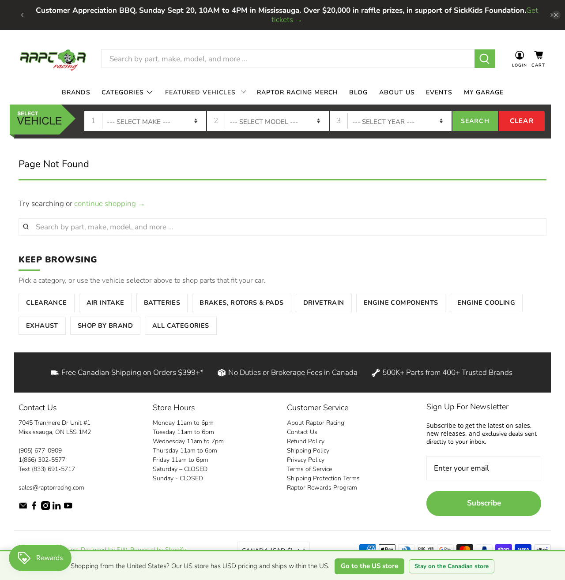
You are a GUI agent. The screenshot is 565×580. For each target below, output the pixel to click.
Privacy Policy (305, 460)
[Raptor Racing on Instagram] (45, 508)
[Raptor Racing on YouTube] (68, 508)
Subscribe (484, 503)
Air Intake (105, 302)
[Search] (485, 58)
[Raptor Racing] (53, 58)
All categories (180, 325)
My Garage (484, 92)
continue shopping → (109, 203)
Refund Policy (305, 441)
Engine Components (401, 302)
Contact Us (302, 432)
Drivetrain (323, 302)
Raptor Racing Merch (297, 92)
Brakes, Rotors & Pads (241, 302)
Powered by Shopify (158, 550)
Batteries (162, 302)
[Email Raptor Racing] (23, 508)
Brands (76, 92)
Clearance (46, 302)
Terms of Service (309, 469)
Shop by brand (105, 325)
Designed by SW (104, 550)
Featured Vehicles (200, 92)
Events (439, 92)
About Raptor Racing (315, 423)
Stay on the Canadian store (451, 566)
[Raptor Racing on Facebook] (34, 508)
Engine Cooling (486, 302)
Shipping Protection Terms (323, 478)
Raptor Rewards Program (322, 487)
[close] (556, 15)
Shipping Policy (308, 450)
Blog (358, 92)
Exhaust (42, 325)
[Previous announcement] (22, 15)
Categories (123, 92)
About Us (397, 92)
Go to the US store (369, 565)
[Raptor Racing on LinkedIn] (56, 508)
